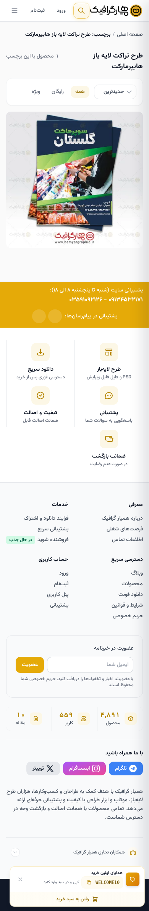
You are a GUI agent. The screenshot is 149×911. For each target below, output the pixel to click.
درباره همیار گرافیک (122, 518)
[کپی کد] (89, 882)
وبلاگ (137, 573)
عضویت (30, 665)
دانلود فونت (130, 595)
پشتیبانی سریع (52, 529)
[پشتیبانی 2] (39, 316)
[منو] (14, 10)
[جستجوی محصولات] (81, 11)
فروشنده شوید (38, 540)
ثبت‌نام (38, 10)
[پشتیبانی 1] (55, 316)
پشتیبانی (59, 605)
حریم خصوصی (128, 616)
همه (80, 92)
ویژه (36, 92)
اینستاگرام (79, 768)
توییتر (38, 768)
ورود (61, 10)
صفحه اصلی (130, 34)
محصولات (132, 584)
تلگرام (121, 768)
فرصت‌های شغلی (125, 529)
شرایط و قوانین (127, 605)
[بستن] (20, 879)
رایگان (58, 92)
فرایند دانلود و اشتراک (46, 518)
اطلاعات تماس (127, 540)
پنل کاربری (57, 595)
